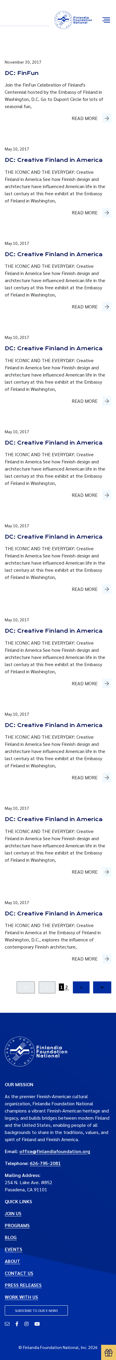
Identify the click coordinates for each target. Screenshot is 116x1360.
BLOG (11, 1237)
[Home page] (36, 1051)
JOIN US (13, 1213)
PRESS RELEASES (23, 1285)
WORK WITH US (21, 1297)
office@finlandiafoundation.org (54, 1151)
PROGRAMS (17, 1225)
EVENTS (13, 1249)
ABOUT (12, 1261)
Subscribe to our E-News (36, 1310)
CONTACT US (19, 1273)
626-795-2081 (45, 1163)
